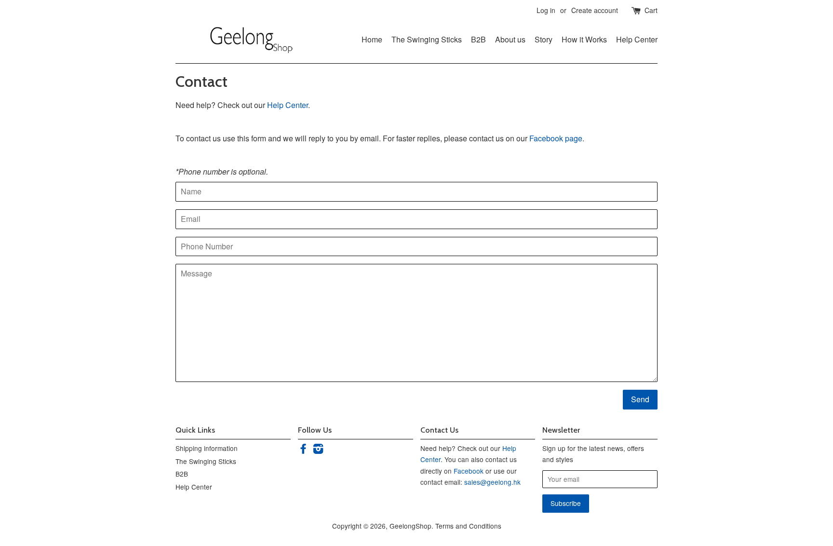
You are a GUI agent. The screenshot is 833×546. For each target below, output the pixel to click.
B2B (478, 39)
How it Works (584, 39)
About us (510, 39)
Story (543, 39)
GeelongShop (410, 526)
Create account (594, 10)
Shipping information (206, 448)
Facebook (469, 471)
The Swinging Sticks (426, 39)
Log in (546, 10)
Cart (651, 10)
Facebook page (555, 138)
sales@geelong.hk (492, 482)
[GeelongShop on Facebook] (303, 450)
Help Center (637, 39)
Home (372, 39)
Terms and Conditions (468, 526)
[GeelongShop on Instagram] (318, 450)
